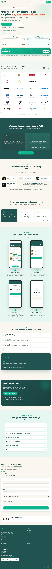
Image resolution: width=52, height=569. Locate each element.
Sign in (48, 1)
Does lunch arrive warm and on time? (25, 449)
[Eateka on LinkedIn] (5, 537)
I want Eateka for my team (35, 1)
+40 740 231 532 (6, 473)
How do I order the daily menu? (25, 437)
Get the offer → (46, 51)
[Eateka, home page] (3, 2)
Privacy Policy (29, 543)
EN (47, 566)
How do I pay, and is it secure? (25, 445)
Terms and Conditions (30, 541)
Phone (4, 489)
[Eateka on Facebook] (2, 537)
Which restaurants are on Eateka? (25, 441)
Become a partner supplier (43, 518)
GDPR (28, 546)
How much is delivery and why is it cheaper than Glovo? (25, 425)
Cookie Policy (29, 545)
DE (49, 566)
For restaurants (4, 543)
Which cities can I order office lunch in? (25, 429)
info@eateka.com (6, 471)
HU (45, 566)
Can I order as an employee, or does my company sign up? (25, 433)
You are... (4, 494)
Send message (26, 507)
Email (4, 484)
